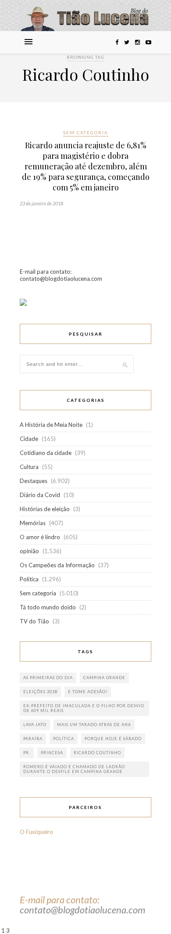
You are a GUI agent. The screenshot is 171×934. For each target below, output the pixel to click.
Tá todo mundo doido (48, 607)
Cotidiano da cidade (45, 452)
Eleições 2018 (40, 691)
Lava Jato (34, 724)
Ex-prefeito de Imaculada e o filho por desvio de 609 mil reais (83, 708)
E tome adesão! (87, 691)
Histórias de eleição (45, 508)
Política (29, 579)
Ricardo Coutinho (97, 752)
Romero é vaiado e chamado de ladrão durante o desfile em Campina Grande (74, 769)
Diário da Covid (40, 494)
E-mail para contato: (60, 899)
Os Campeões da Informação (57, 565)
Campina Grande (104, 677)
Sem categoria (85, 132)
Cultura (29, 466)
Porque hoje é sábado (113, 738)
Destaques (33, 480)
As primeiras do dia (48, 677)
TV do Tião (34, 621)
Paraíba (33, 738)
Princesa (52, 752)
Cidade (29, 438)
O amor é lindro (40, 536)
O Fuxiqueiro (36, 831)
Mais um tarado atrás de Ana (94, 724)
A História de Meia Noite (51, 424)
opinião (29, 551)
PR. (26, 752)
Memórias (33, 522)
